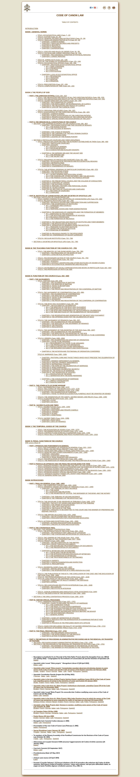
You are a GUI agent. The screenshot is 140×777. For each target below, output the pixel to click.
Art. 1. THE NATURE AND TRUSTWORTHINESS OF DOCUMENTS (69, 546)
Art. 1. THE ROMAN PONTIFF (56, 127)
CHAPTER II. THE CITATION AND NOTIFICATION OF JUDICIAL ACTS (66, 534)
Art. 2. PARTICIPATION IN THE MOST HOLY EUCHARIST (66, 309)
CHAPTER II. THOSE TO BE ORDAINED (56, 341)
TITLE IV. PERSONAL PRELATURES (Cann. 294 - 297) (56, 110)
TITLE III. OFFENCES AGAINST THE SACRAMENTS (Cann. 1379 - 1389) (63, 469)
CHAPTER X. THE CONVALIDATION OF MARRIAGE (60, 379)
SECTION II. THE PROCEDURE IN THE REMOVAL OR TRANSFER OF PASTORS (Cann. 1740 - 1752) (69, 644)
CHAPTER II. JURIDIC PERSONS (53, 56)
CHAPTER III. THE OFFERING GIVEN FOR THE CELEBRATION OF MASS (68, 317)
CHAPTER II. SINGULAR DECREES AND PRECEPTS (60, 43)
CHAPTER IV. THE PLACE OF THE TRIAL (56, 508)
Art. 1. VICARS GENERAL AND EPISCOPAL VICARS (64, 174)
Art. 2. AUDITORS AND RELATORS (58, 492)
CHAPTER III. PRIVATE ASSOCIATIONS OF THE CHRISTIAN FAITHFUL (67, 117)
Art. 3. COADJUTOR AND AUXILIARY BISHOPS (62, 150)
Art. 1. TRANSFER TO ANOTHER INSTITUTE (61, 227)
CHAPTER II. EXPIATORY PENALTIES (55, 456)
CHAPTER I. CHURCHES (51, 408)
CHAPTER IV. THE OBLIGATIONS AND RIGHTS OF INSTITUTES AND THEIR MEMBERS (73, 222)
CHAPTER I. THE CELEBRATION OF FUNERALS (59, 392)
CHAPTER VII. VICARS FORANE (53, 187)
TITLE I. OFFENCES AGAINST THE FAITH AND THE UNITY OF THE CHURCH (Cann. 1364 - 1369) (72, 465)
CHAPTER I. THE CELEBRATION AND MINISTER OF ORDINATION (65, 340)
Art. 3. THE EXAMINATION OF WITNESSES (61, 556)
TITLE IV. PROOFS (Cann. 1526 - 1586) (51, 541)
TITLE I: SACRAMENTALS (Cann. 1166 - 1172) (53, 387)
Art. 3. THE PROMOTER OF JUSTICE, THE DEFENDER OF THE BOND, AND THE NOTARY (78, 493)
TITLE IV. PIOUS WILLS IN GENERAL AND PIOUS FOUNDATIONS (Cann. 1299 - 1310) (68, 434)
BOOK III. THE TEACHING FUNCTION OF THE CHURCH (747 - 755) (51, 248)
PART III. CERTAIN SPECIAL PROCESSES (44, 600)
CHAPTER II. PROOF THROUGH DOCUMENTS (58, 544)
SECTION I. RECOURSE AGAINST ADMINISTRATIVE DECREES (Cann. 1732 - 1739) (63, 642)
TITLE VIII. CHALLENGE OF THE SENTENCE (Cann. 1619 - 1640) (60, 578)
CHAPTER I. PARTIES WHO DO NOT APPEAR (58, 569)
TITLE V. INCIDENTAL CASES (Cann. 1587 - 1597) (55, 567)
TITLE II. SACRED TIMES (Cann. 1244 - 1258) (53, 418)
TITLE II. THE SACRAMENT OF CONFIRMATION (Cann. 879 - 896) (61, 292)
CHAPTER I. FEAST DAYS (51, 420)
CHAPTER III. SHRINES (50, 412)
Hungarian (55, 713)
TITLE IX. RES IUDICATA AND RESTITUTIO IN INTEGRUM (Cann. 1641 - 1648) (65, 585)
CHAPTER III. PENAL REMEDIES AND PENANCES (59, 457)
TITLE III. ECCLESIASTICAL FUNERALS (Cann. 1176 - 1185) (58, 390)
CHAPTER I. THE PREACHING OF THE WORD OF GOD (61, 253)
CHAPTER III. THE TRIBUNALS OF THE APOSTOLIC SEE (62, 498)
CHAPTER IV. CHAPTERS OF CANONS (56, 182)
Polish (70, 671)
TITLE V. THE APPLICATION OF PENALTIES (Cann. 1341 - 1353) (60, 459)
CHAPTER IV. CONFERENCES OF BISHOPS (57, 166)
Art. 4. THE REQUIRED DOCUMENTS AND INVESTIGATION (67, 348)
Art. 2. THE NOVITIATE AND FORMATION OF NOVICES (65, 215)
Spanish (84, 671)
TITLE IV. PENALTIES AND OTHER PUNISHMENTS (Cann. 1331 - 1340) (62, 452)
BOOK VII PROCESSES (34, 480)
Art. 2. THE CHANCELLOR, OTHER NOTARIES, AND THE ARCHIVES (70, 176)
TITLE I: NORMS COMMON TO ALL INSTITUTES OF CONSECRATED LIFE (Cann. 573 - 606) (70, 199)
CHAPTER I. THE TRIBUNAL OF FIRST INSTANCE (59, 488)
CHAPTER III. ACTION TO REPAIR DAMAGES (58, 636)
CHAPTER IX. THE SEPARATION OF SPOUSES (58, 372)
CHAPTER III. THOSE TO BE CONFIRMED (57, 297)
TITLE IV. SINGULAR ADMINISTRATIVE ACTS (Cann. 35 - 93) (59, 40)
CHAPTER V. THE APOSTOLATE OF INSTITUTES (59, 223)
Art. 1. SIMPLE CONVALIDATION (57, 380)
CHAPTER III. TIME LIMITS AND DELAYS (56, 506)
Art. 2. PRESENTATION (54, 68)
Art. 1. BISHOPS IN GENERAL (56, 146)
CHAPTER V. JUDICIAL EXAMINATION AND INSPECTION (62, 562)
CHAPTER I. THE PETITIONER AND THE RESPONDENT (62, 516)
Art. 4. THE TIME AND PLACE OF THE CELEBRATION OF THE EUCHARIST (72, 312)
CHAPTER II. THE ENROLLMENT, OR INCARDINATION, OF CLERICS (66, 104)
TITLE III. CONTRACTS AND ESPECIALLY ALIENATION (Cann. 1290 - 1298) (64, 433)
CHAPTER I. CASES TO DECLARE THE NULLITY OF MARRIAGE (65, 603)
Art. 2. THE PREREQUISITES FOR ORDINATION (63, 345)
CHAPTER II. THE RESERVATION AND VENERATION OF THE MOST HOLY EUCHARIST (73, 315)
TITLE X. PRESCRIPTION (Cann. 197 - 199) (53, 84)
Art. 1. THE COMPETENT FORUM (58, 605)
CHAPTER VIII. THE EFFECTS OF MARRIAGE (58, 371)
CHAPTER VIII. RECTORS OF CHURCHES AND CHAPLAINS (63, 189)
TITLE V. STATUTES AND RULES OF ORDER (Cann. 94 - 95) (59, 51)
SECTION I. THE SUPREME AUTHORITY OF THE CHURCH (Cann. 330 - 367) (61, 123)
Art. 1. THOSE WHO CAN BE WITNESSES (60, 552)
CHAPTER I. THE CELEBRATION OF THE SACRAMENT (61, 322)
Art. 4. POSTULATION (53, 71)
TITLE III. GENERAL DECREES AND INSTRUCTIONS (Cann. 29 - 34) (61, 38)
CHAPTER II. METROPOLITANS (53, 163)
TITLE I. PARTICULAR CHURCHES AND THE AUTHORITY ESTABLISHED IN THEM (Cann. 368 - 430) (73, 142)
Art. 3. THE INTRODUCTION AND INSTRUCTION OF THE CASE (68, 608)
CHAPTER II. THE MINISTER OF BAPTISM (57, 284)
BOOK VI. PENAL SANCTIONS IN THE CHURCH (44, 441)
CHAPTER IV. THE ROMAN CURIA (54, 135)
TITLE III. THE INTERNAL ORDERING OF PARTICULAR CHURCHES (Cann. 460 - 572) (68, 169)
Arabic (36, 671)
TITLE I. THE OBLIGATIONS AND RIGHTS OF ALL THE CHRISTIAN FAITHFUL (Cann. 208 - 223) (71, 97)
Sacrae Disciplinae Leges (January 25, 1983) (49, 730)
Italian (36, 660)
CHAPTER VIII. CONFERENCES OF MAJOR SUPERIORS (62, 235)
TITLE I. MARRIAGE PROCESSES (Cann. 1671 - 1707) (56, 601)
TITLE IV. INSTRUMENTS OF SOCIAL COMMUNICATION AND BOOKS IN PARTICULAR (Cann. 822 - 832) (74, 268)
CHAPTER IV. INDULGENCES (52, 327)
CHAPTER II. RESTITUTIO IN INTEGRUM (56, 588)
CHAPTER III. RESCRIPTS (51, 45)
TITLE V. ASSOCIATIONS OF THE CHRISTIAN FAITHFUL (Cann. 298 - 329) (64, 112)
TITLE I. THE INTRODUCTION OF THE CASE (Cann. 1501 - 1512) (60, 531)
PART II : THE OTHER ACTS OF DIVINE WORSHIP (47, 385)
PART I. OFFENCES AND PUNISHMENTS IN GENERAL (49, 446)
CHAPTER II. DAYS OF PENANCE (54, 421)
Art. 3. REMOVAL (52, 79)
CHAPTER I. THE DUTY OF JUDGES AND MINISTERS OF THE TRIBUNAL (68, 503)
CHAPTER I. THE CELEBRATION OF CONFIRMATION (61, 294)
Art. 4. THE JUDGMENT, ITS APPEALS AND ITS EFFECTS (66, 610)
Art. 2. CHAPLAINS (52, 192)
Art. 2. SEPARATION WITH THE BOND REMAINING (64, 376)
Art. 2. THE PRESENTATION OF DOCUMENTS (62, 547)
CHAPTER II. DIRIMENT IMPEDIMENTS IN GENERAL (61, 361)
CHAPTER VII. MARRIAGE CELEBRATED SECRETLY (60, 369)
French (48, 671)
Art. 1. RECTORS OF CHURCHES (58, 191)
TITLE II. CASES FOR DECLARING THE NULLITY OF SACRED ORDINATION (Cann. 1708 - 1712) (71, 626)
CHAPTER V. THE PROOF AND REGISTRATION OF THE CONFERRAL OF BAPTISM (71, 289)
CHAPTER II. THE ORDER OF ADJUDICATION (58, 505)
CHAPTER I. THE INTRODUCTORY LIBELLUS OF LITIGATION (64, 533)
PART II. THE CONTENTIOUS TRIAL (42, 528)
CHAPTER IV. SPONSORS (51, 287)
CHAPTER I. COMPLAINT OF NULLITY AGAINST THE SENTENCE (65, 580)
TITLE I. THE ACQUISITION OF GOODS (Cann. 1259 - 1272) (58, 430)
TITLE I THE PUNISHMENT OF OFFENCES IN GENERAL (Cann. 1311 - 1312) (64, 447)
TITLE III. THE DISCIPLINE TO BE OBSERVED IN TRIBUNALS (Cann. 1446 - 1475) (66, 501)
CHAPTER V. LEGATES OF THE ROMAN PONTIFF (59, 137)
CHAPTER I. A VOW (49, 400)
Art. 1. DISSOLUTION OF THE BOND (59, 374)
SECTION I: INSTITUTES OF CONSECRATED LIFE (51, 197)
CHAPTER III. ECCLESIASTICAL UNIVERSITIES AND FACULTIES (65, 264)
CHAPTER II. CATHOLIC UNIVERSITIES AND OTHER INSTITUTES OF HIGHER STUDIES (73, 263)
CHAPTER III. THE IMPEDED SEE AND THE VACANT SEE (62, 153)
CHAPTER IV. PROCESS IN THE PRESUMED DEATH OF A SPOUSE (66, 623)
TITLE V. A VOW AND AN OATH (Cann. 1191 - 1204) (55, 398)
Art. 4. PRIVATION (52, 81)
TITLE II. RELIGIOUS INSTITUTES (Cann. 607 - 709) (56, 201)
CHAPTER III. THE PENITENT (52, 325)
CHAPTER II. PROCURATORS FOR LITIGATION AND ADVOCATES (65, 518)
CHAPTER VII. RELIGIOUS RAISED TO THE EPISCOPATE (62, 233)
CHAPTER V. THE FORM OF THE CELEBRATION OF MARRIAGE (65, 366)
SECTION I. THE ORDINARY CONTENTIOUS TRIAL (52, 529)
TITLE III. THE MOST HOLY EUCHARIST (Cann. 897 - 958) (58, 304)
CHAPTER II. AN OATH (50, 402)
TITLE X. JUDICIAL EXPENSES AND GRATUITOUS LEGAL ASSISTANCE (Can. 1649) (67, 592)
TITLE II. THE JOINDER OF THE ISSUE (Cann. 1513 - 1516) (58, 537)
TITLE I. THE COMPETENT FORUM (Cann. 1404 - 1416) (57, 485)
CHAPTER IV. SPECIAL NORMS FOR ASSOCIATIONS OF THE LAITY (66, 119)
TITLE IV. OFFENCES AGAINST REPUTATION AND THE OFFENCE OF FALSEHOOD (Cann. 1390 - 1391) (74, 470)
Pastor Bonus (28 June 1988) (44, 716)
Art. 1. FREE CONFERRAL (55, 66)
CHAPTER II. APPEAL (49, 582)
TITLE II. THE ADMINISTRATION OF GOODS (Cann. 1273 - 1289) (60, 431)
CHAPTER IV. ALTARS (49, 413)
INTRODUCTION (31, 28)
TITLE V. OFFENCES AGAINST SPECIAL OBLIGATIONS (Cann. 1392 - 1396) (64, 472)
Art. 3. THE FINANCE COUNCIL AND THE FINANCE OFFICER (67, 178)
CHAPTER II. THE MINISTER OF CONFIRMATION (59, 295)
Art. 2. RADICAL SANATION (55, 382)
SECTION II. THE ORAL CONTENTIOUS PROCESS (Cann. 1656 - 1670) (58, 597)
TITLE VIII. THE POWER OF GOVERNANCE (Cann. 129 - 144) (59, 61)
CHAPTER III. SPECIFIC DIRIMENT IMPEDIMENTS (60, 362)
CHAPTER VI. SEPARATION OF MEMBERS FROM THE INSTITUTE (65, 225)
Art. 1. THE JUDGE (52, 490)
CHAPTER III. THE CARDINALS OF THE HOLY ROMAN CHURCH (65, 133)
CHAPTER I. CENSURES (50, 454)
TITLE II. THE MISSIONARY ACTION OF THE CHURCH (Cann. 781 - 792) (63, 258)
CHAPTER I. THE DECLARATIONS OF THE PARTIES (60, 542)
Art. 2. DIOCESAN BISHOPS (56, 148)
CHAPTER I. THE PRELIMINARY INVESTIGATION (59, 633)
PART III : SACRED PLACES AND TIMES (44, 405)
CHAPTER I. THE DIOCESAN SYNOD (55, 171)
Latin (40, 665)
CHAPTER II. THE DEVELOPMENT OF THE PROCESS (61, 634)
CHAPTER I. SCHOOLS (50, 261)
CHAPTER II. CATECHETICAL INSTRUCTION (58, 255)
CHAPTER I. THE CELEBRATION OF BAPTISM (58, 282)
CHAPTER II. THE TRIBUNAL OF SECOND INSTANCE (61, 497)
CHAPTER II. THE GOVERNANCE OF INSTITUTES (60, 204)
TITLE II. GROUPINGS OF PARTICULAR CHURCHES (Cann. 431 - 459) (62, 160)
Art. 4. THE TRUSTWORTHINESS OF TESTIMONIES (64, 557)
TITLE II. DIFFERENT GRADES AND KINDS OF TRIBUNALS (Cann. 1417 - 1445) (65, 487)
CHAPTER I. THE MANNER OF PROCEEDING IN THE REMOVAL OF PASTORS (70, 646)
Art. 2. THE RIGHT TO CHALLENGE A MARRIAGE (63, 606)
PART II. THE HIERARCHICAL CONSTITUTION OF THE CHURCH (52, 122)
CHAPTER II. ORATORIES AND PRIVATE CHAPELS (60, 410)
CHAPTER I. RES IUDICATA (51, 587)
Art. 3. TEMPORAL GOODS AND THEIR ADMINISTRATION (66, 209)
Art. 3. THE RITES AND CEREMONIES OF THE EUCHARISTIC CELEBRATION (73, 310)
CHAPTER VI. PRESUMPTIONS (53, 564)
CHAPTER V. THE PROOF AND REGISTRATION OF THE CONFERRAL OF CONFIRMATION (74, 300)
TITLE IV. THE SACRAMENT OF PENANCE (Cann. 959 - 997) (59, 320)
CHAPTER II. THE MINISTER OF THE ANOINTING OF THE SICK (64, 333)
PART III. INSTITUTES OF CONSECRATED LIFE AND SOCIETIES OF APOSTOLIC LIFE (60, 196)
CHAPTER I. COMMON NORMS (53, 42)
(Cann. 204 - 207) (48, 96)
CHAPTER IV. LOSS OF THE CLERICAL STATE (58, 107)
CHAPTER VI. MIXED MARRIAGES (54, 367)
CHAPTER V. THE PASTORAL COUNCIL (56, 184)
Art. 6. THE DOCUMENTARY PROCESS (60, 613)
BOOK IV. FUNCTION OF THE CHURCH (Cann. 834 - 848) (47, 276)
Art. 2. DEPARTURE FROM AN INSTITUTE (60, 228)
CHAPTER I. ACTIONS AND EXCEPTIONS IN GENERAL (61, 523)
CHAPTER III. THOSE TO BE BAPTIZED (56, 286)
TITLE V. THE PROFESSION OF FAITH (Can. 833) (55, 269)
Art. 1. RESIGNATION (53, 76)
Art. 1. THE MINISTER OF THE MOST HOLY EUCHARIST (66, 307)
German (54, 671)
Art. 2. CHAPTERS (52, 207)
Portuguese (77, 671)
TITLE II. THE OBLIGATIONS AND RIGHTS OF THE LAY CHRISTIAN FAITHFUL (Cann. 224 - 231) (71, 99)
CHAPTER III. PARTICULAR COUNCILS (56, 164)
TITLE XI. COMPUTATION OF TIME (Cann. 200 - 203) (56, 86)
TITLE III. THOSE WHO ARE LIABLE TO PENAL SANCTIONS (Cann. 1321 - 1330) (66, 451)
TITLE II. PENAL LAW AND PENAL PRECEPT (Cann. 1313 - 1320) (60, 449)
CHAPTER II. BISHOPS (50, 145)
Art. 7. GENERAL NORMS (55, 615)
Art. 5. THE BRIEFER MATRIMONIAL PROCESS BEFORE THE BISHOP (71, 611)
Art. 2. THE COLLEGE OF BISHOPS (58, 128)
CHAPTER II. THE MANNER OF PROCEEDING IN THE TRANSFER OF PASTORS (70, 647)
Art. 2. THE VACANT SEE (54, 156)
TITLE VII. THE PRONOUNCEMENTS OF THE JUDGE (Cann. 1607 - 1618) (63, 577)
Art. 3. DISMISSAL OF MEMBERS (57, 230)
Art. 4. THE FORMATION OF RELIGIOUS (60, 219)
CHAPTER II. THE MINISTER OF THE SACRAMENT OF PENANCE (65, 323)
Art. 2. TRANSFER (52, 78)
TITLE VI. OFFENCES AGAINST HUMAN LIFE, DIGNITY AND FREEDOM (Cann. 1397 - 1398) (70, 474)
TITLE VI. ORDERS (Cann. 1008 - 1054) (51, 338)
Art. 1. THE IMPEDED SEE (55, 155)
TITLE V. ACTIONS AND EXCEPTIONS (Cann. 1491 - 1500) (58, 521)
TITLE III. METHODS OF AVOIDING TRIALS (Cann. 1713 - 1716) (60, 628)
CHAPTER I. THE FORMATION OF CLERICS (57, 102)
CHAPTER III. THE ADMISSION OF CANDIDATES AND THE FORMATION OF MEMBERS (73, 212)
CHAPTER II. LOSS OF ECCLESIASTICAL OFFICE (59, 74)
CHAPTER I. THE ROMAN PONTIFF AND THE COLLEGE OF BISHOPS (67, 125)
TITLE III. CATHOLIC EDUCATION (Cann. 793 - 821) (55, 259)
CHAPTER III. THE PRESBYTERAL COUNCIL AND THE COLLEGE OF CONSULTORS (72, 181)
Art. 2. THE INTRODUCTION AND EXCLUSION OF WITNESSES (68, 554)
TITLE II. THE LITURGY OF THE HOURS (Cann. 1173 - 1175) (59, 389)
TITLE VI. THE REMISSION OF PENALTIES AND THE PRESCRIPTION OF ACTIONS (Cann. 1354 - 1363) (74, 460)
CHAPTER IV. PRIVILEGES (51, 47)
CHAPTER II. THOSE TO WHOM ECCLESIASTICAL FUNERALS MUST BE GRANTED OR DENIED (76, 394)
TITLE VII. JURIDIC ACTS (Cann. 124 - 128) (52, 60)
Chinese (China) (39, 702)
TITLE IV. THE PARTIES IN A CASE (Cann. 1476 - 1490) (57, 515)
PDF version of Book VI (33, 443)
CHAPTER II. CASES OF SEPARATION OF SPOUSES (61, 618)
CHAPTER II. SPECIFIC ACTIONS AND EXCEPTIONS (60, 524)
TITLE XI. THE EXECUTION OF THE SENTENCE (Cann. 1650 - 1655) (61, 593)
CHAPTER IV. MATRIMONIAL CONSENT (56, 364)
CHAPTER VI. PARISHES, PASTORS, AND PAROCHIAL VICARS (64, 186)
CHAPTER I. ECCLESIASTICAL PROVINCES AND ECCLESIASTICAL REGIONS (69, 161)
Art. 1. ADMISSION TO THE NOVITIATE (59, 214)
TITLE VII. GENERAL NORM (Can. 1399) (52, 475)
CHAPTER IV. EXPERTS (50, 560)
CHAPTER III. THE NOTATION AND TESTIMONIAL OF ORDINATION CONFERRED (71, 351)
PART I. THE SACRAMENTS (39, 279)
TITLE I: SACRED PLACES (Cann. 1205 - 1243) (54, 407)
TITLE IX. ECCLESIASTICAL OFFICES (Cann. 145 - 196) (57, 63)
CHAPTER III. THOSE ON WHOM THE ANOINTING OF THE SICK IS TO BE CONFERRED (73, 335)
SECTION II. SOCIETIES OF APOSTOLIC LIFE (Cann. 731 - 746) (56, 242)
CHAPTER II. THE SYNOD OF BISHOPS (56, 132)
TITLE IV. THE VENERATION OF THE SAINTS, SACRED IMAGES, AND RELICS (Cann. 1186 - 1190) (72, 397)
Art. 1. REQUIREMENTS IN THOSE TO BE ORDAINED (65, 343)
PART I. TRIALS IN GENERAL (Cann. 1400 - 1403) (47, 483)
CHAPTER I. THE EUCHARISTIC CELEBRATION (59, 305)
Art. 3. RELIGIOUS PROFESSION (57, 217)
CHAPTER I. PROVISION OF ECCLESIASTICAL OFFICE (61, 65)
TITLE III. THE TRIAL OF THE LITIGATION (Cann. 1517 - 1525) (59, 539)
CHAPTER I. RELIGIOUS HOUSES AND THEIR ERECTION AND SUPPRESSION (70, 202)
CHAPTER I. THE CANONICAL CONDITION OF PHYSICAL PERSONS (66, 55)
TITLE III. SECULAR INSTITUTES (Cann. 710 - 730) (55, 238)
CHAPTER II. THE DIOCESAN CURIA (55, 173)
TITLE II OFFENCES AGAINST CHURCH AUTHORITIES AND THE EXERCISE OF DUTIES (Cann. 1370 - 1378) (76, 467)
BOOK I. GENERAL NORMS (36, 32)
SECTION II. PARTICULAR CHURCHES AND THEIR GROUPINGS (57, 140)
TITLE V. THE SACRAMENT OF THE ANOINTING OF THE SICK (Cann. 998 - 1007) (66, 330)
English (42, 671)
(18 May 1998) (46, 711)
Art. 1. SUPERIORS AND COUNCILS (58, 205)
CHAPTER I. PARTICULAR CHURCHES (56, 143)
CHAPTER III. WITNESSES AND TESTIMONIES (58, 551)
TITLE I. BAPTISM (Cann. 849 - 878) (50, 281)
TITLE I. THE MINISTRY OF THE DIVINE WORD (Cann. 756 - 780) (60, 251)
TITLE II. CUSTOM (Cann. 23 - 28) (49, 37)
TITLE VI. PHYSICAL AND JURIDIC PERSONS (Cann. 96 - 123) (59, 53)
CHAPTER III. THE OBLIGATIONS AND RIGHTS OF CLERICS (63, 105)
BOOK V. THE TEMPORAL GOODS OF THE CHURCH (45, 426)
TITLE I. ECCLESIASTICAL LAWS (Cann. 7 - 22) (54, 35)
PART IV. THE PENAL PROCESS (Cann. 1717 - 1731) (48, 631)
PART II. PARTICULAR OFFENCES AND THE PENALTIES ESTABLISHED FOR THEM (59, 464)
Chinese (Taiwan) (51, 702)
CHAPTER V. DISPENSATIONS (53, 48)
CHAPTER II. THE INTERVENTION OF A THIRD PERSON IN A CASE (66, 570)
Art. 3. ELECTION (52, 69)
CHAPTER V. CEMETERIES (51, 415)
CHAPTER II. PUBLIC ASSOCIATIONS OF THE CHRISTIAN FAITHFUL (66, 115)
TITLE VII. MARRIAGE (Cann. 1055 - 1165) (52, 354)
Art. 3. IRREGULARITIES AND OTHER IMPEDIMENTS (65, 346)
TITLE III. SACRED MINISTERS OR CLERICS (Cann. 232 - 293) (59, 101)
